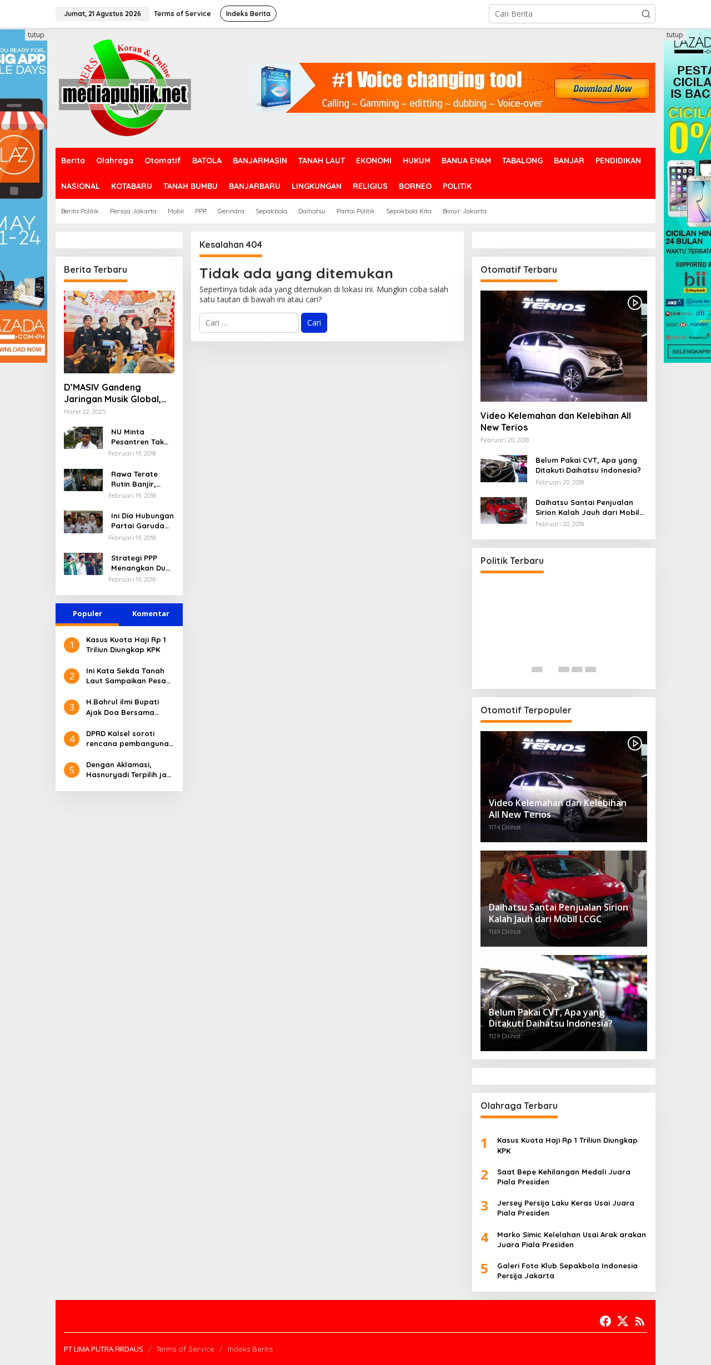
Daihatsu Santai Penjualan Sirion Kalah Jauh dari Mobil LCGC (587, 507)
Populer (87, 613)
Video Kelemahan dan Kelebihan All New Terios (555, 421)
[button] (646, 13)
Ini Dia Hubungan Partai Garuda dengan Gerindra (142, 521)
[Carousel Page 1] (537, 669)
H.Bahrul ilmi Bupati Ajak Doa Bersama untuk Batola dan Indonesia (122, 707)
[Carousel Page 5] (590, 669)
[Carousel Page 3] (563, 669)
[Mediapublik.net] (125, 87)
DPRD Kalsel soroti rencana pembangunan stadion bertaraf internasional (129, 738)
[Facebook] (605, 1321)
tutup (36, 34)
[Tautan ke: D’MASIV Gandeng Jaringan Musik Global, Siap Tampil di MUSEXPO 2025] (119, 332)
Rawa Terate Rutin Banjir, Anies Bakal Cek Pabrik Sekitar (140, 479)
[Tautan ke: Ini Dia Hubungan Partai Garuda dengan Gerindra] (83, 521)
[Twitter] (622, 1321)
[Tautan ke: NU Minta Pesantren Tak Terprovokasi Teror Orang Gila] (83, 437)
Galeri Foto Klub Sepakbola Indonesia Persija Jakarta (567, 1270)
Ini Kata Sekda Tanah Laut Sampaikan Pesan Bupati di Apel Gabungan (128, 676)
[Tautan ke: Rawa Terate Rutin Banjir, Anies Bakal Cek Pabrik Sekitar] (83, 478)
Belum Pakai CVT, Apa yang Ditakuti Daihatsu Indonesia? (588, 465)
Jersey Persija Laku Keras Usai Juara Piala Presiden (565, 1207)
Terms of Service (185, 1348)
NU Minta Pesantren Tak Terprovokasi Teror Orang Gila (142, 437)
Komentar (150, 613)
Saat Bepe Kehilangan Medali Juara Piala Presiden (563, 1176)
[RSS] (640, 1321)
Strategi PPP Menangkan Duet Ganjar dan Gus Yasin (142, 563)
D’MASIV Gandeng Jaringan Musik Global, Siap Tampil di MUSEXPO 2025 (116, 393)
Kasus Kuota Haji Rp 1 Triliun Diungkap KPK (126, 644)
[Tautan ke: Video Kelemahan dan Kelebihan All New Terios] (563, 346)
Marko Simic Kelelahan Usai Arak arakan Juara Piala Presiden (571, 1239)
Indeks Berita (250, 1348)
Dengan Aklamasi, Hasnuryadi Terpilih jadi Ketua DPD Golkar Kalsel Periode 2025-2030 (129, 769)
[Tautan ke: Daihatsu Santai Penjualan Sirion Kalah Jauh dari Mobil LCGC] (503, 509)
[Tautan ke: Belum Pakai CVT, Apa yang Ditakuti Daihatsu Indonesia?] (503, 467)
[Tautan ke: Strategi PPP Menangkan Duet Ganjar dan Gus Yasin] (83, 563)
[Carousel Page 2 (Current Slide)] (550, 669)
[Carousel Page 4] (577, 669)
